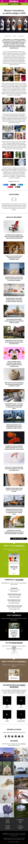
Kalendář (8, 827)
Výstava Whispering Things (14, 600)
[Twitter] (12, 736)
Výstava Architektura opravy (14, 594)
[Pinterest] (15, 736)
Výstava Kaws (14, 588)
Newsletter (7, 828)
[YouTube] (19, 736)
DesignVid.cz (11, 181)
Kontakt (8, 819)
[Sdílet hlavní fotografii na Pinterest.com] (10, 187)
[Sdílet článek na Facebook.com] (5, 184)
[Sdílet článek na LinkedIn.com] (20, 184)
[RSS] (22, 736)
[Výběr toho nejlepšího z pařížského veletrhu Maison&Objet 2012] (14, 24)
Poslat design (20, 827)
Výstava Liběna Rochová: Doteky (14, 606)
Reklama (8, 821)
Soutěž (20, 825)
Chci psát (8, 822)
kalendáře (19, 580)
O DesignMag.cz (20, 819)
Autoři (20, 821)
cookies (5, 839)
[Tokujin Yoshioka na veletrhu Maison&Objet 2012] (20, 162)
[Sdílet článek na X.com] (13, 184)
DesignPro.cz (21, 661)
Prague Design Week (17, 686)
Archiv (20, 822)
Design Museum (17, 643)
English (20, 828)
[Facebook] (5, 736)
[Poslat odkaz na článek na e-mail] (17, 187)
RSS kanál (8, 825)
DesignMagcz (23, 744)
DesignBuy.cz (20, 546)
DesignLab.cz (16, 841)
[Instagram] (9, 736)
